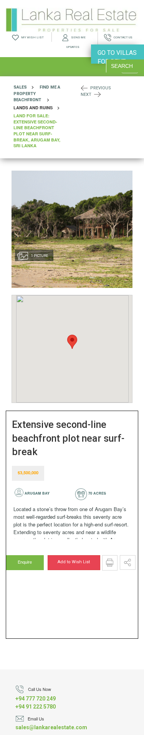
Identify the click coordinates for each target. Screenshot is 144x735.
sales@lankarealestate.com (51, 727)
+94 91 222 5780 (35, 707)
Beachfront (27, 99)
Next (86, 94)
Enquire (24, 562)
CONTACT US (121, 37)
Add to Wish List (74, 561)
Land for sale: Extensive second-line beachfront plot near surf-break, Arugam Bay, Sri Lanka (36, 131)
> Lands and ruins (38, 116)
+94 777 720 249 (35, 699)
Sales (20, 87)
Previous (100, 88)
